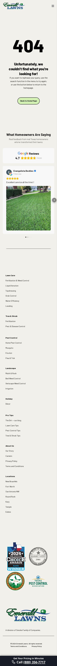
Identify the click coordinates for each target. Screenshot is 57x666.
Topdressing (11, 291)
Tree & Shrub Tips (13, 435)
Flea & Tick (10, 358)
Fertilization (10, 321)
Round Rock (10, 496)
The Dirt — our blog (13, 420)
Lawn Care (10, 275)
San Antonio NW (12, 491)
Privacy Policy (11, 461)
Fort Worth (10, 486)
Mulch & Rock (11, 373)
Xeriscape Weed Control (16, 383)
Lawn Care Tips (12, 425)
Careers (9, 456)
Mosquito (9, 348)
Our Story (10, 451)
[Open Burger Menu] (53, 6)
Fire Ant (9, 353)
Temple (8, 507)
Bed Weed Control (13, 378)
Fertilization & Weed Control (17, 280)
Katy (7, 502)
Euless (8, 512)
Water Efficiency (12, 301)
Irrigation (9, 388)
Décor (8, 404)
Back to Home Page (28, 101)
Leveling (9, 306)
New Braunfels (11, 481)
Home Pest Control (14, 343)
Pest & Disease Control (15, 326)
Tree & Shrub (11, 316)
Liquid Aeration (12, 285)
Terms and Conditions (15, 466)
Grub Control (11, 296)
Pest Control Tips (13, 430)
